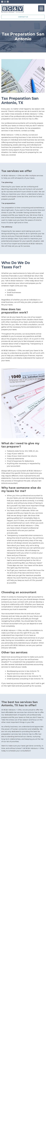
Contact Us (23, 17)
